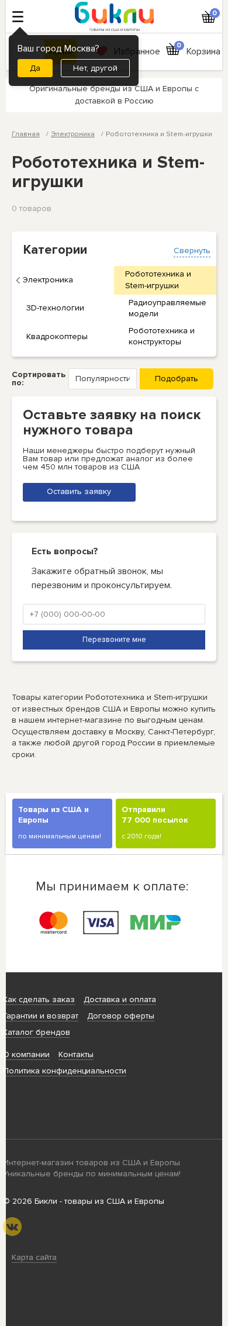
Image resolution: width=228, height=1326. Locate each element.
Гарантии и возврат (40, 1016)
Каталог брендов (36, 1032)
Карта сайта (34, 1257)
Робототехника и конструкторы (162, 336)
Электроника (48, 280)
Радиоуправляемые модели (167, 308)
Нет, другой (95, 68)
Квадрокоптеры (57, 336)
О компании (26, 1054)
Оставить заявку (79, 491)
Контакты (76, 1054)
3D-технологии (55, 308)
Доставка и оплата (120, 999)
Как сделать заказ (39, 999)
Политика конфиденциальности (64, 1071)
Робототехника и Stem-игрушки (158, 280)
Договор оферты (120, 1016)
